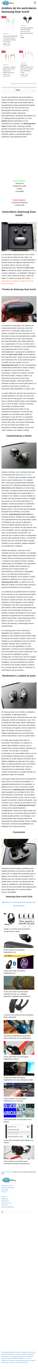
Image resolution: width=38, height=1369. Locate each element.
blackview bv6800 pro (7, 1207)
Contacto (4, 1191)
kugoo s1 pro (5, 1200)
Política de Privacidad (7, 1187)
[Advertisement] (19, 159)
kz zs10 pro (4, 1205)
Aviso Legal (4, 1189)
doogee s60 (4, 1198)
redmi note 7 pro (6, 1203)
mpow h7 (4, 1196)
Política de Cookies (7, 1185)
